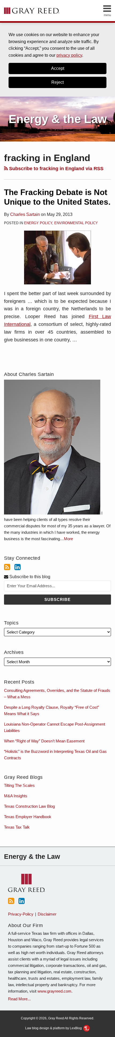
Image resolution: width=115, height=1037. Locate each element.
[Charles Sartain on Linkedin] (17, 567)
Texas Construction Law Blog (29, 806)
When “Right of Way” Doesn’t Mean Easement (44, 741)
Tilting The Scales (19, 785)
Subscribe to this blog (29, 576)
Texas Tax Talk (17, 827)
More (68, 538)
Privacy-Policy (20, 914)
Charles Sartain (25, 214)
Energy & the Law (58, 118)
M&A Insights (15, 796)
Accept (57, 68)
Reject (57, 82)
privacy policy (69, 55)
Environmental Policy (76, 223)
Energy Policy (38, 223)
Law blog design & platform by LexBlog (54, 1028)
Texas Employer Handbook (27, 816)
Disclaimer (47, 914)
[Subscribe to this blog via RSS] (7, 567)
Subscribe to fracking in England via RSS (55, 168)
